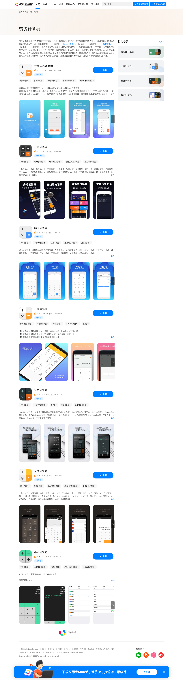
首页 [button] (20, 12)
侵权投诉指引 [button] (101, 649)
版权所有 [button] (75, 649)
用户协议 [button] (110, 649)
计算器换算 (106, 44)
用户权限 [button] (83, 649)
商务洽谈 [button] (51, 649)
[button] (24, 4)
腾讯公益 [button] (67, 649)
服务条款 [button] (43, 649)
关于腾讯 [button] (22, 649)
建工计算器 (68, 44)
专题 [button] (26, 12)
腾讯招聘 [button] (59, 649)
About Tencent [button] (32, 649)
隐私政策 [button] (91, 649)
